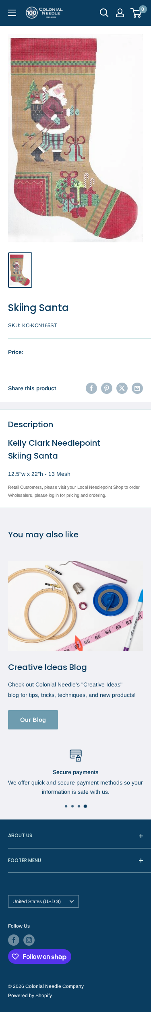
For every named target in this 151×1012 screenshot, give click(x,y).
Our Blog (33, 719)
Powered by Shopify (30, 995)
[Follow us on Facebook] (13, 940)
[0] (136, 13)
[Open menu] (12, 13)
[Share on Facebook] (91, 388)
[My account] (120, 12)
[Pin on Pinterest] (106, 388)
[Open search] (104, 12)
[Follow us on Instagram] (29, 940)
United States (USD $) (36, 901)
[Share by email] (137, 388)
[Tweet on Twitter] (122, 388)
